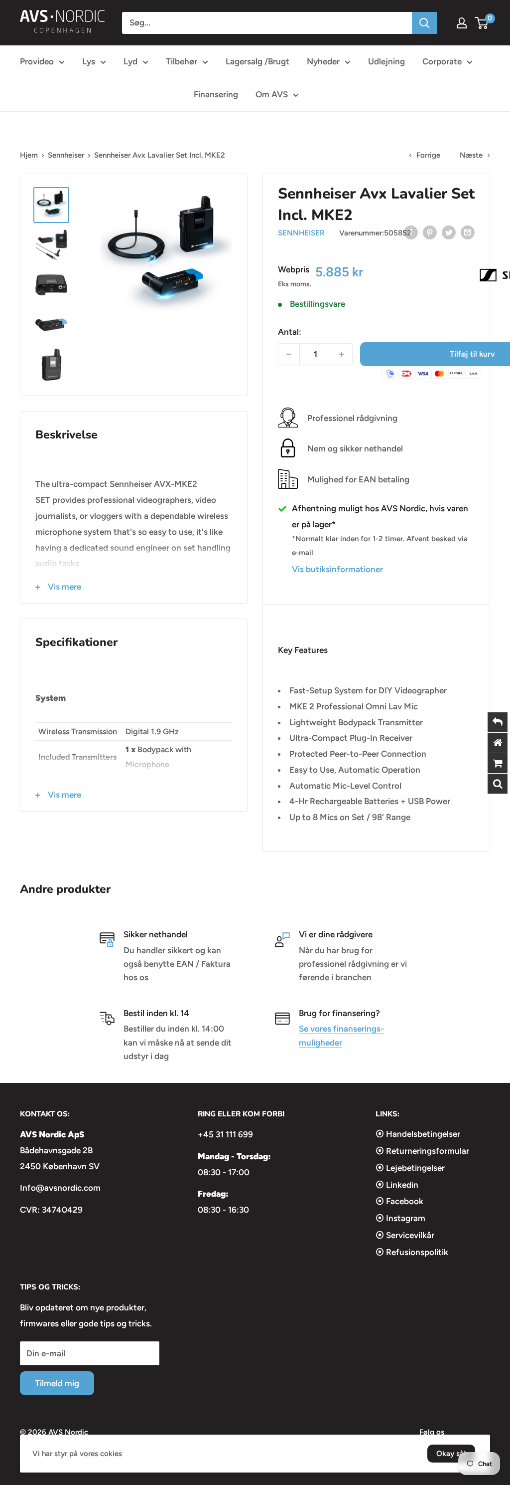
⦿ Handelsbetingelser (418, 1134)
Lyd (130, 61)
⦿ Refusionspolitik (412, 1252)
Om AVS (271, 94)
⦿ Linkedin (397, 1185)
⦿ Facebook (399, 1201)
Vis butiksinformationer (337, 569)
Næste (471, 155)
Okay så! (451, 1453)
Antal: (289, 332)
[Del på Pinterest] (430, 232)
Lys (88, 61)
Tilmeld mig (57, 1383)
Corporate (442, 61)
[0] (482, 23)
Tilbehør (181, 61)
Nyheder (323, 61)
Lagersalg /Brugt (257, 61)
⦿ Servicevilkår (405, 1235)
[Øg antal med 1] (341, 354)
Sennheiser (66, 155)
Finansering (216, 94)
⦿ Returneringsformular (422, 1151)
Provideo (37, 61)
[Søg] (424, 23)
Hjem (29, 155)
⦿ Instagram (400, 1218)
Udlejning (386, 61)
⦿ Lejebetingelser (410, 1168)
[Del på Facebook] (411, 232)
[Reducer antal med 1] (288, 354)
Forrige (428, 155)
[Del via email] (468, 232)
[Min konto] (462, 22)
